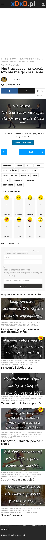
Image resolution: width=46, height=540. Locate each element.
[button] (2, 4)
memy (5, 180)
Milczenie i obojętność (16, 367)
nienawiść (5, 326)
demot (33, 170)
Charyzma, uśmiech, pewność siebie (22, 442)
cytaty (39, 165)
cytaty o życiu (10, 170)
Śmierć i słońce (11, 515)
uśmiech (4, 438)
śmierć (19, 512)
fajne (19, 236)
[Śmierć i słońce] (23, 495)
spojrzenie (28, 512)
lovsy (30, 434)
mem (35, 175)
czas (23, 170)
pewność (12, 436)
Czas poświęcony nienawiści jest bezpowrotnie (20, 330)
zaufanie (22, 400)
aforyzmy (7, 165)
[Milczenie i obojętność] (23, 348)
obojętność (6, 364)
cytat (29, 165)
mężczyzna (17, 180)
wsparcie (14, 400)
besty (19, 165)
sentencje (8, 185)
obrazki (30, 180)
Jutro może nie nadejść (17, 479)
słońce (13, 512)
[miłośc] (40, 338)
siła (27, 436)
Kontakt (5, 529)
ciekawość (32, 396)
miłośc (6, 236)
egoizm (16, 362)
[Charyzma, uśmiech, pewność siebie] (23, 419)
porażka (18, 214)
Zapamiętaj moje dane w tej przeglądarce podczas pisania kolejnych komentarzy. (23, 273)
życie (19, 185)
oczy (33, 510)
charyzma (32, 432)
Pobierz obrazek (23, 142)
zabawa (28, 476)
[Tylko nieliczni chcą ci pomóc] (23, 384)
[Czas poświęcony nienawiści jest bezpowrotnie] (23, 309)
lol (30, 236)
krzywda (22, 324)
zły (40, 214)
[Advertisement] (23, 32)
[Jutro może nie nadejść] (23, 460)
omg (40, 236)
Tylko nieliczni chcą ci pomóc (21, 403)
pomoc (40, 398)
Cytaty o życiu (10, 65)
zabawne (29, 214)
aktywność (27, 473)
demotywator (10, 175)
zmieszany (7, 214)
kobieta (25, 175)
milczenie (33, 362)
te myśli (30, 326)
